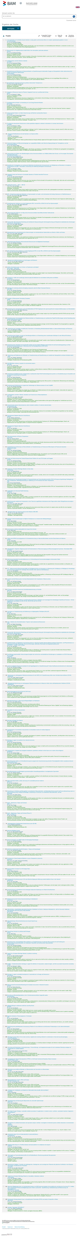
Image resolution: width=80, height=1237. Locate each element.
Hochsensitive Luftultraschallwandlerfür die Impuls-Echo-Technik (21, 529)
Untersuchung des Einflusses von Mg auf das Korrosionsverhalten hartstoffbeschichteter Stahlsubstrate (30, 212)
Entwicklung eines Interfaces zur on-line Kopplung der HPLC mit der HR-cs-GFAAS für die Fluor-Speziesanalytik (32, 203)
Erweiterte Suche (71, 20)
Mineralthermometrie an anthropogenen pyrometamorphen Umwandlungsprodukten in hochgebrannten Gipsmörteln (33, 771)
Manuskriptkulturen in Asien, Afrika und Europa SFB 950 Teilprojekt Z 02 (18, 1080)
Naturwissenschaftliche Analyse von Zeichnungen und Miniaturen (22, 260)
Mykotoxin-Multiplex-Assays (13, 830)
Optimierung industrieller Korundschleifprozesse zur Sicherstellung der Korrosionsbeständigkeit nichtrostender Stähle (33, 559)
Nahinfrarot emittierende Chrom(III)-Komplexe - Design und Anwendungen (23, 849)
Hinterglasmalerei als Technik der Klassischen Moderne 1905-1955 (23, 511)
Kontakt (4, 1227)
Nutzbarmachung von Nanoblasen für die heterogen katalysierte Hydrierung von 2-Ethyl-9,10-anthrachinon (31, 889)
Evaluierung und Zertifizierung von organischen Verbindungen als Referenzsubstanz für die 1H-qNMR (30, 385)
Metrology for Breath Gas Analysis (15, 720)
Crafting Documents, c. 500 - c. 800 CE (16, 184)
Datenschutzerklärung (19, 1227)
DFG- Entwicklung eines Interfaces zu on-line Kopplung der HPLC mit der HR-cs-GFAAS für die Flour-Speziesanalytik (33, 251)
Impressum (10, 1227)
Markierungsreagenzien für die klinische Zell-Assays (19, 691)
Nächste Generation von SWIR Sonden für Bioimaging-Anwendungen (22, 839)
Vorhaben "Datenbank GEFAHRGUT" (16, 1207)
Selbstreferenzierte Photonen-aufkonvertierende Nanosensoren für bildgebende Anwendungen (28, 241)
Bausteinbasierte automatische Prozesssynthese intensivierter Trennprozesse (24, 82)
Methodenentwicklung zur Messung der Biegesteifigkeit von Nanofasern (23, 700)
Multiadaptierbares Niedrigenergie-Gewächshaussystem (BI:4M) (22, 823)
